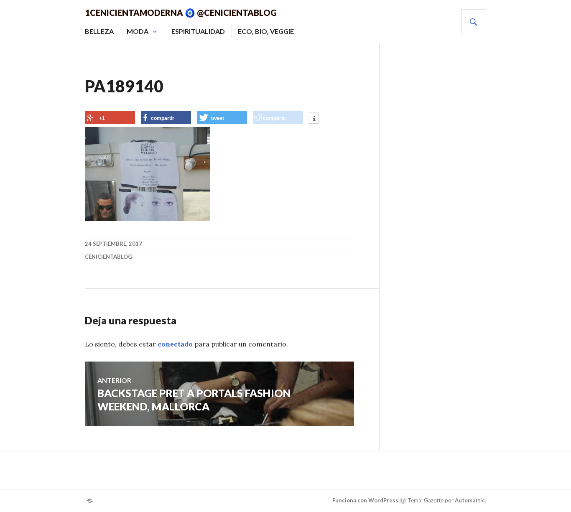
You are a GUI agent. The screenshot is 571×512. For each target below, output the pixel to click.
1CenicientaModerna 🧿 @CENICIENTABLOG (181, 13)
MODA (137, 31)
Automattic (470, 500)
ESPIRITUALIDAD (198, 31)
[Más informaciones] (313, 118)
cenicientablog (108, 256)
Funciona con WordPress (365, 500)
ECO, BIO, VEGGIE (266, 31)
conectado (175, 344)
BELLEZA (99, 31)
